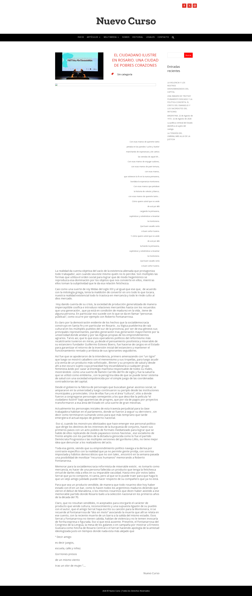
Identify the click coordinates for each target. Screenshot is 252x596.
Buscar (188, 55)
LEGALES (150, 37)
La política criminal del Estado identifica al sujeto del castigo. (180, 126)
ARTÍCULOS (92, 37)
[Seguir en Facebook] (184, 6)
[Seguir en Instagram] (195, 6)
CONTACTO (163, 37)
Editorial (137, 37)
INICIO (81, 37)
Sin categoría (124, 74)
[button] (173, 38)
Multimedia (110, 37)
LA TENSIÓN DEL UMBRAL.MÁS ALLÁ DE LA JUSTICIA (178, 136)
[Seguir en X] (189, 6)
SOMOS (126, 37)
